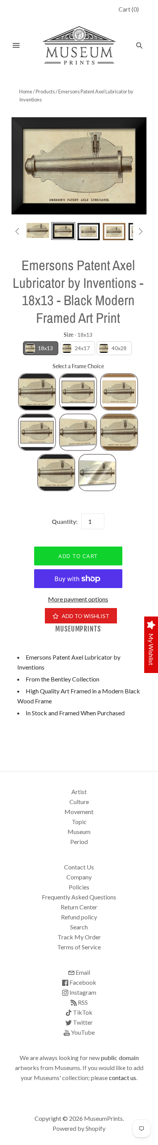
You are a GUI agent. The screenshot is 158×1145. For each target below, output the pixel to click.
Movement (79, 811)
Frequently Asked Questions (79, 897)
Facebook (82, 982)
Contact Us (79, 867)
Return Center (79, 907)
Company (79, 877)
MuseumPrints (78, 629)
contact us (122, 1077)
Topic (79, 821)
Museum (79, 831)
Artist (79, 791)
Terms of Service (79, 947)
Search (79, 927)
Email (82, 972)
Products (45, 91)
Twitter (82, 1022)
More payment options (78, 599)
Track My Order (79, 937)
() (128, 9)
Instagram (82, 992)
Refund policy (79, 917)
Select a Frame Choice (78, 366)
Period (79, 841)
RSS (82, 1002)
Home (25, 91)
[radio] (40, 348)
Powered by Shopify (79, 1128)
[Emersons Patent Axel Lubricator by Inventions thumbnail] (37, 230)
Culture (79, 801)
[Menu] (16, 45)
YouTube (82, 1032)
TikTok (82, 1012)
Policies (79, 887)
